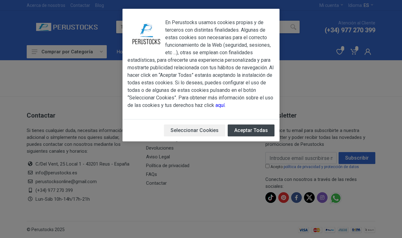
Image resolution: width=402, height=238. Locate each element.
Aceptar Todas (251, 130)
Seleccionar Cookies (195, 130)
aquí (220, 105)
